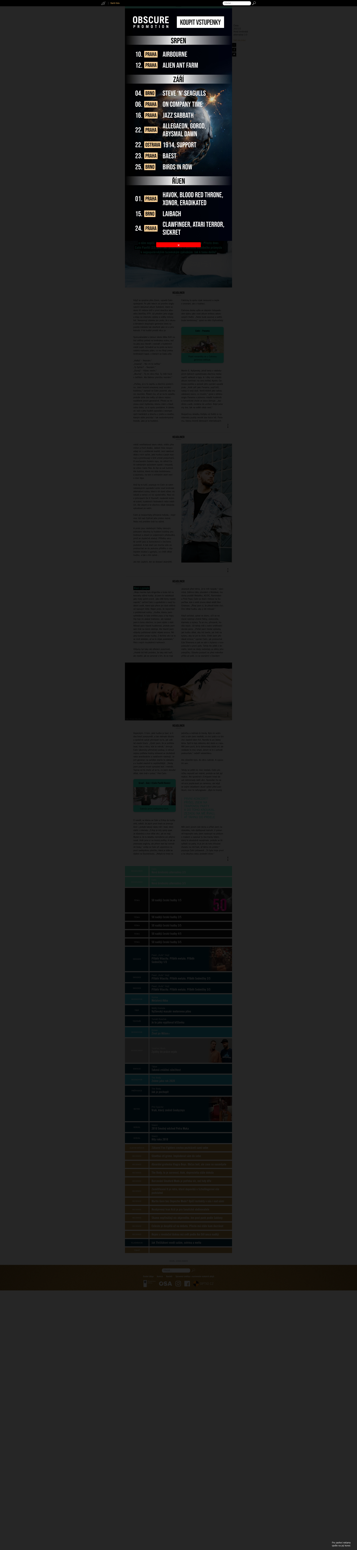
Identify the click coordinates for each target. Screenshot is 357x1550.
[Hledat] (253, 3)
